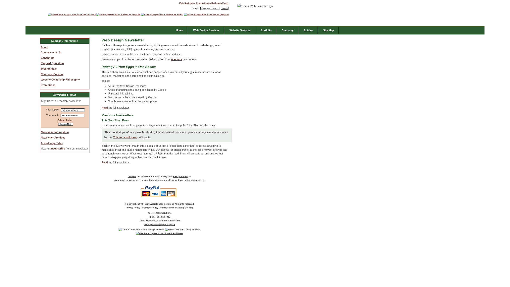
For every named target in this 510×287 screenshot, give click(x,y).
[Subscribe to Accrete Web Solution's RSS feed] (72, 15)
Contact (132, 176)
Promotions (48, 85)
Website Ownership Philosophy (60, 79)
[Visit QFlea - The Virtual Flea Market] (159, 233)
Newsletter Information (55, 132)
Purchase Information (171, 207)
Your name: (52, 109)
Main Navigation (187, 3)
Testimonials (49, 68)
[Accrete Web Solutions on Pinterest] (206, 15)
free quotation (180, 176)
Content (199, 3)
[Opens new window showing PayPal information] (159, 199)
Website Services (240, 30)
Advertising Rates (52, 143)
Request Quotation (52, 63)
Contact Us (47, 57)
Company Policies (52, 74)
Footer (225, 3)
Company (287, 30)
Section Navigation (212, 3)
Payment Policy (150, 207)
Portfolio (266, 30)
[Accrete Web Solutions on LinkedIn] (118, 15)
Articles (308, 30)
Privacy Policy (65, 120)
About (44, 47)
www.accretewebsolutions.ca (159, 224)
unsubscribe (57, 148)
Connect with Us (51, 52)
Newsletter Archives (53, 137)
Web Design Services (206, 30)
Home (179, 30)
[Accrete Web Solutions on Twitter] (162, 15)
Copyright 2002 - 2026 (138, 204)
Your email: (52, 115)
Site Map (188, 207)
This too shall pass (125, 137)
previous (176, 59)
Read (105, 107)
